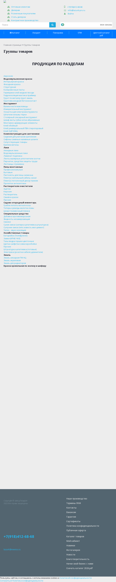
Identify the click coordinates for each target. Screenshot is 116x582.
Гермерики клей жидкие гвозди (19, 92)
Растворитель (10, 194)
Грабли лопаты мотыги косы (17, 205)
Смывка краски (11, 197)
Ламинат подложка (13, 155)
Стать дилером (18, 17)
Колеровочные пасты (14, 89)
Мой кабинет (73, 540)
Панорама (58, 32)
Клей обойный (11, 125)
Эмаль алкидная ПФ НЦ (15, 257)
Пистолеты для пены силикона (18, 175)
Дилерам (15, 10)
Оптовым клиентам (20, 6)
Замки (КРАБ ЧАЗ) (12, 238)
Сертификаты (73, 521)
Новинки (70, 545)
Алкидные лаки (11, 150)
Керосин (8, 191)
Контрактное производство (24, 20)
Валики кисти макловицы (16, 106)
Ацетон (7, 188)
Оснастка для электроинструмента (20, 111)
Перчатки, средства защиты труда (20, 161)
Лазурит (36, 32)
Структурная (10, 87)
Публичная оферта (76, 530)
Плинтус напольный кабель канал (20, 177)
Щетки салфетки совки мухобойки (20, 244)
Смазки (7, 221)
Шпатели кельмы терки (15, 114)
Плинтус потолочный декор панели (21, 180)
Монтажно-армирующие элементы (20, 122)
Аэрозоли (8, 76)
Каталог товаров (75, 536)
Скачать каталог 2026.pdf (79, 568)
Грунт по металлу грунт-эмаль (18, 98)
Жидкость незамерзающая (17, 219)
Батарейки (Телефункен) (15, 235)
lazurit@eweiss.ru (12, 549)
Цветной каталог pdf (101, 34)
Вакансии (71, 512)
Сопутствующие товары (15, 142)
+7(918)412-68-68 (74, 7)
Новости (70, 554)
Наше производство (76, 498)
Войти (71, 13)
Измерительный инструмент (17, 109)
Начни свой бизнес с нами (79, 563)
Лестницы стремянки (14, 164)
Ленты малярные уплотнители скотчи (22, 158)
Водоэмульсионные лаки (16, 153)
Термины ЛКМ (73, 503)
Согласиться (6, 580)
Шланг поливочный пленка (17, 211)
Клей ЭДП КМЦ (11, 131)
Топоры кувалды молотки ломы (19, 208)
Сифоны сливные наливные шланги (21, 139)
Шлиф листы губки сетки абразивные (22, 120)
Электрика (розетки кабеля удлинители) (23, 252)
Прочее (7, 199)
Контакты (71, 507)
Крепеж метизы (11, 144)
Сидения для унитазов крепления (20, 136)
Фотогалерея (73, 550)
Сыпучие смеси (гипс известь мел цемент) (24, 227)
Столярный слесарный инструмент (20, 117)
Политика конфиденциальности (82, 525)
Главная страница (12, 45)
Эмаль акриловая (12, 260)
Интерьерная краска (14, 81)
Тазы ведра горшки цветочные (19, 241)
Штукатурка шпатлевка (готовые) (20, 249)
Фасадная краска (12, 84)
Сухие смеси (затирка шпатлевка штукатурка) (26, 224)
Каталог (16, 32)
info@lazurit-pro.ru (76, 10)
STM (80, 32)
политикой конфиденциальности (76, 578)
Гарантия (71, 516)
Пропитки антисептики (15, 183)
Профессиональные (13, 169)
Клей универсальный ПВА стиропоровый (23, 128)
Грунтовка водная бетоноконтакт (20, 100)
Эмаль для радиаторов (15, 263)
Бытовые (8, 172)
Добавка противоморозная (17, 216)
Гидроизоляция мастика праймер (20, 95)
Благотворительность (77, 559)
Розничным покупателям (23, 13)
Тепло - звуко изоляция (15, 230)
